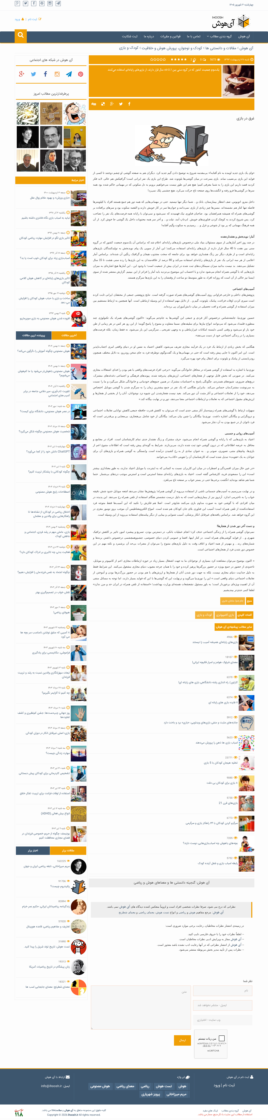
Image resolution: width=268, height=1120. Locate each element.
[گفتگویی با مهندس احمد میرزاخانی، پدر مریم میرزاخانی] (28, 160)
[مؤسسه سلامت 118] (19, 1112)
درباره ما (149, 36)
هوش (192, 912)
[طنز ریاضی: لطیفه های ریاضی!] (75, 113)
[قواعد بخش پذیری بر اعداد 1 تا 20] (28, 113)
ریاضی (182, 912)
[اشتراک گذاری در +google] (111, 104)
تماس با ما (193, 36)
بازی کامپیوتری (225, 615)
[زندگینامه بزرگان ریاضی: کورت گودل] (75, 160)
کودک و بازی (128, 48)
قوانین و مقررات (170, 36)
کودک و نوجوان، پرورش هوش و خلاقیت (172, 48)
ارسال (182, 1040)
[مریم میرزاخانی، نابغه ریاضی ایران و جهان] (28, 137)
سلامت (58, 1110)
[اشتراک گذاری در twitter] (120, 104)
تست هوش (162, 912)
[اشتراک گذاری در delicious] (103, 104)
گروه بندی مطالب (221, 36)
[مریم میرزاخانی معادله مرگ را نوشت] (51, 160)
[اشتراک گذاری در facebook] (129, 104)
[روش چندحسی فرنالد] (75, 137)
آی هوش (244, 36)
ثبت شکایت (129, 36)
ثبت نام (32, 19)
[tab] (34, 335)
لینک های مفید (210, 1111)
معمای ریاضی (146, 912)
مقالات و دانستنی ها (220, 48)
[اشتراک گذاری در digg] (94, 104)
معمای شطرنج (127, 912)
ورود (17, 19)
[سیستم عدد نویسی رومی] (51, 113)
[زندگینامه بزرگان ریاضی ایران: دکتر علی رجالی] (51, 137)
